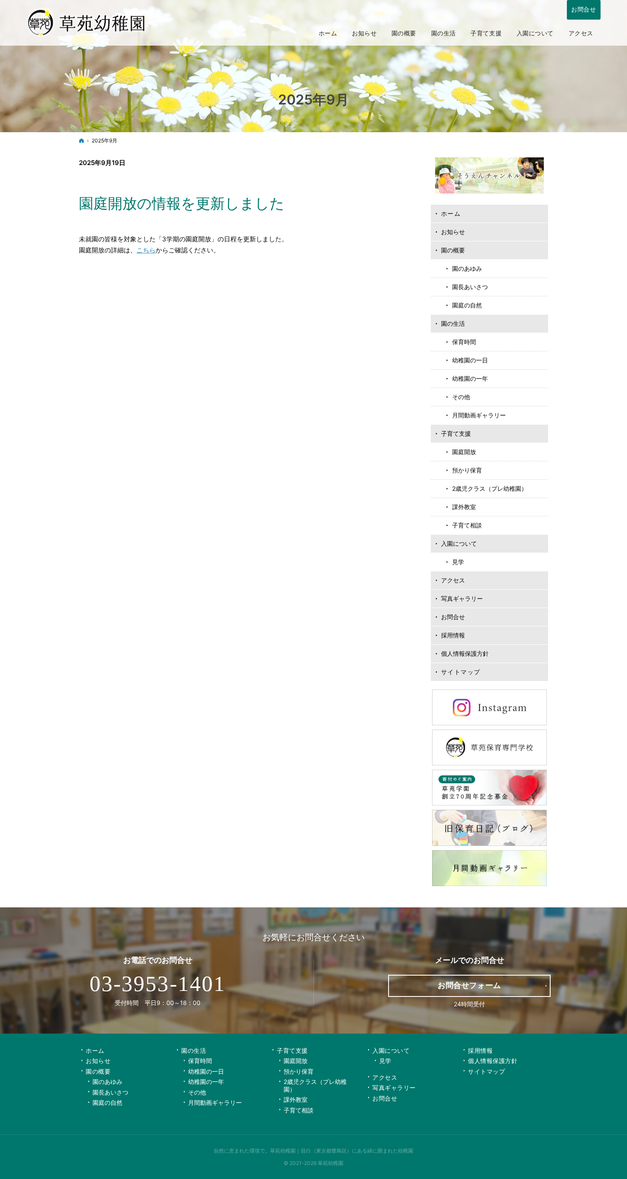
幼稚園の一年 (470, 378)
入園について (459, 543)
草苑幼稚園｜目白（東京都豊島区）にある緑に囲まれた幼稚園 (341, 1150)
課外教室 (464, 506)
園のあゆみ (467, 268)
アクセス (453, 580)
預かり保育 (467, 470)
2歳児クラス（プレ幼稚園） (489, 488)
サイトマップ (460, 671)
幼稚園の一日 (470, 360)
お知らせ (453, 231)
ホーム (451, 213)
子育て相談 (467, 525)
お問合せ (453, 616)
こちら (146, 250)
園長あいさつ (470, 286)
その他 (461, 396)
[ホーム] (81, 140)
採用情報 (453, 635)
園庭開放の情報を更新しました (181, 203)
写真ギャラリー (462, 598)
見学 (458, 561)
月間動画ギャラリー (479, 415)
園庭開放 (464, 451)
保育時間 (464, 341)
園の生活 (453, 323)
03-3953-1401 (158, 984)
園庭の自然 (467, 305)
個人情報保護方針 (465, 653)
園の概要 (453, 250)
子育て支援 (456, 433)
